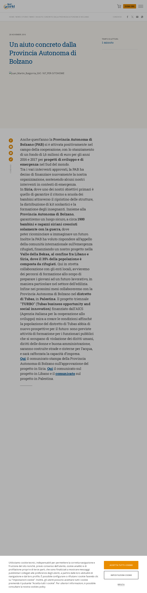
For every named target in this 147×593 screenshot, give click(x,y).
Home (11, 17)
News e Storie (22, 17)
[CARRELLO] (119, 6)
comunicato (65, 373)
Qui (23, 358)
